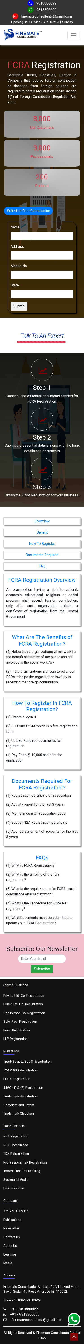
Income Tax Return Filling (21, 1171)
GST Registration (15, 1136)
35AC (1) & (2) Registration (23, 1088)
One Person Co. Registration (24, 1013)
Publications (12, 1220)
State (15, 285)
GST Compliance (15, 1145)
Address (17, 246)
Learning (9, 1254)
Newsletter (11, 1228)
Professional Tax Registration (25, 1162)
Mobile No (19, 266)
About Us (10, 1246)
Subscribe (42, 969)
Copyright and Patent (18, 1105)
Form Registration (16, 1030)
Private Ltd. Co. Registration (23, 996)
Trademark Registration (20, 1096)
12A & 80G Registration (20, 1070)
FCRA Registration (16, 1079)
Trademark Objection (18, 1114)
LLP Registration (15, 1039)
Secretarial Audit (15, 1180)
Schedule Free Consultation (28, 211)
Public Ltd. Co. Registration (23, 1004)
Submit (18, 306)
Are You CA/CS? (15, 1211)
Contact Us (11, 1237)
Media (7, 1263)
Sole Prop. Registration (20, 1021)
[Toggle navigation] (73, 35)
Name (15, 227)
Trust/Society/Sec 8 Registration (27, 1062)
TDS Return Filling (16, 1154)
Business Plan (13, 1188)
